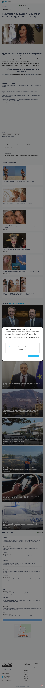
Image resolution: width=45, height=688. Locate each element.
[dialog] (22, 344)
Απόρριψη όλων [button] (21, 355)
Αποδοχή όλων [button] (33, 355)
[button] (22, 340)
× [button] (40, 328)
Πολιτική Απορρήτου (12, 338)
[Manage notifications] (42, 685)
